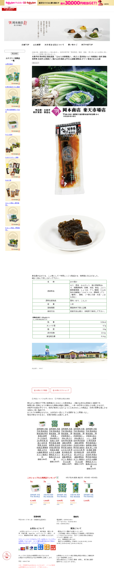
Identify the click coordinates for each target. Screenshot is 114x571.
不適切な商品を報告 (63, 399)
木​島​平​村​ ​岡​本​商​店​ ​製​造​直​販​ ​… (49, 496)
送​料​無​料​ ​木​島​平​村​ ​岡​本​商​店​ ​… (35, 496)
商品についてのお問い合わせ (43, 399)
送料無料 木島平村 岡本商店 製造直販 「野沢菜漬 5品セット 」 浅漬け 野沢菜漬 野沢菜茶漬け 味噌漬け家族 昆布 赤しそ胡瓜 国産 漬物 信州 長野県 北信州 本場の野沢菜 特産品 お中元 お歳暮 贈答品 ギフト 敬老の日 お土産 (91, 447)
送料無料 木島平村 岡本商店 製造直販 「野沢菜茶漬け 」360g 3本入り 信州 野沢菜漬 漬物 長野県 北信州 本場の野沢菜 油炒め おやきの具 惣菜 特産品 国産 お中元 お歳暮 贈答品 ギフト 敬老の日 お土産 (66, 445)
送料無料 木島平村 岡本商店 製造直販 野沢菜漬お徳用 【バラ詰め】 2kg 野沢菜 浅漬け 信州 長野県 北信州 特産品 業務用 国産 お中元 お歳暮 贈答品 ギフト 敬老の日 (42, 443)
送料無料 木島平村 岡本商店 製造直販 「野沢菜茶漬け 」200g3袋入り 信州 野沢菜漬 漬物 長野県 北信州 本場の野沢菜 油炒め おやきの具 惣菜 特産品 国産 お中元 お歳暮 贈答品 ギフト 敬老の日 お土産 (79, 445)
